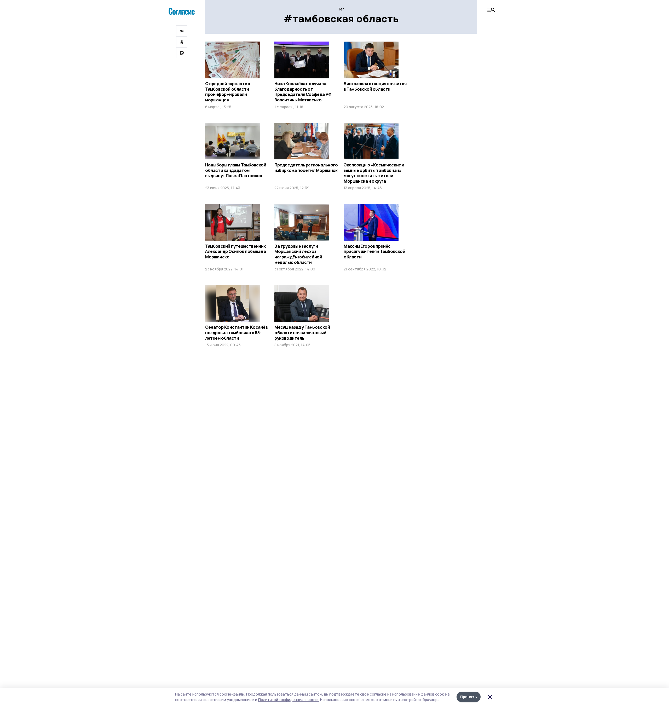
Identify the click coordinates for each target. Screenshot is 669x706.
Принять (468, 696)
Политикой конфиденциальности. (288, 699)
